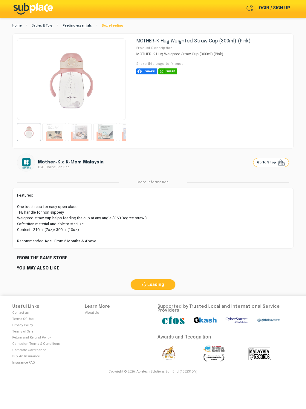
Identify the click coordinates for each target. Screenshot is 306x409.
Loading (155, 284)
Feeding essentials (77, 25)
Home (17, 25)
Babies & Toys (42, 25)
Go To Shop (267, 162)
